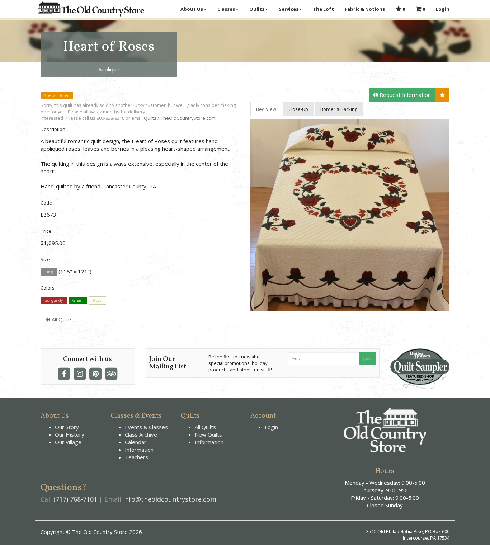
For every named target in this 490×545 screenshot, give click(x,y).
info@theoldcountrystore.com (169, 499)
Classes (226, 9)
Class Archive (141, 434)
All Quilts (61, 319)
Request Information (404, 94)
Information (139, 449)
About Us (191, 9)
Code (46, 202)
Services (288, 9)
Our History (69, 434)
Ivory (97, 300)
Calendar (135, 442)
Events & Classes (146, 427)
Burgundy (53, 300)
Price (46, 231)
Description (53, 129)
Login (442, 9)
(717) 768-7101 (75, 499)
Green (77, 300)
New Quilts (208, 434)
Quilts (256, 9)
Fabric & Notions (365, 9)
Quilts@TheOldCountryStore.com (179, 118)
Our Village (68, 442)
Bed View (266, 109)
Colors (48, 288)
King (48, 271)
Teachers (136, 457)
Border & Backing (338, 109)
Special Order (56, 95)
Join (367, 358)
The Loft (323, 9)
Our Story (67, 427)
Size (45, 259)
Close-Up (298, 109)
